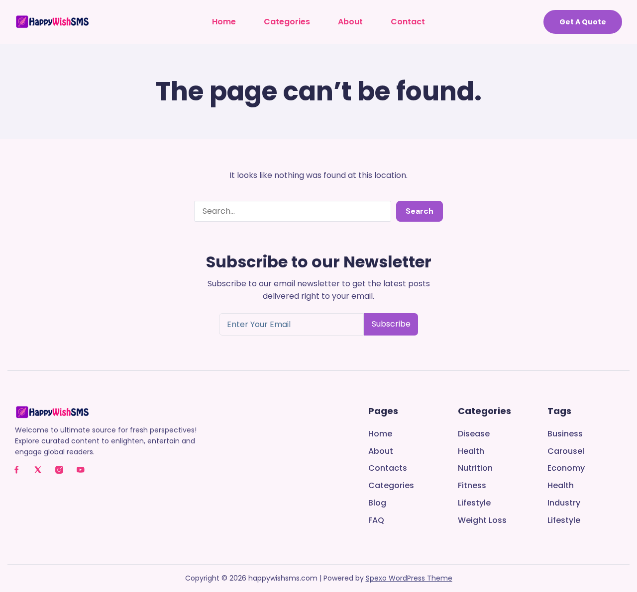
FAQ (376, 520)
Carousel (565, 451)
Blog (377, 503)
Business (565, 434)
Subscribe (391, 324)
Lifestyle (474, 503)
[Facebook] (16, 469)
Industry (563, 503)
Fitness (472, 486)
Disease (474, 434)
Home (224, 21)
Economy (566, 468)
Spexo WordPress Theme (409, 578)
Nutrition (475, 468)
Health (471, 451)
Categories (287, 21)
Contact (408, 21)
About (350, 21)
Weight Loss (482, 520)
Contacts (387, 468)
